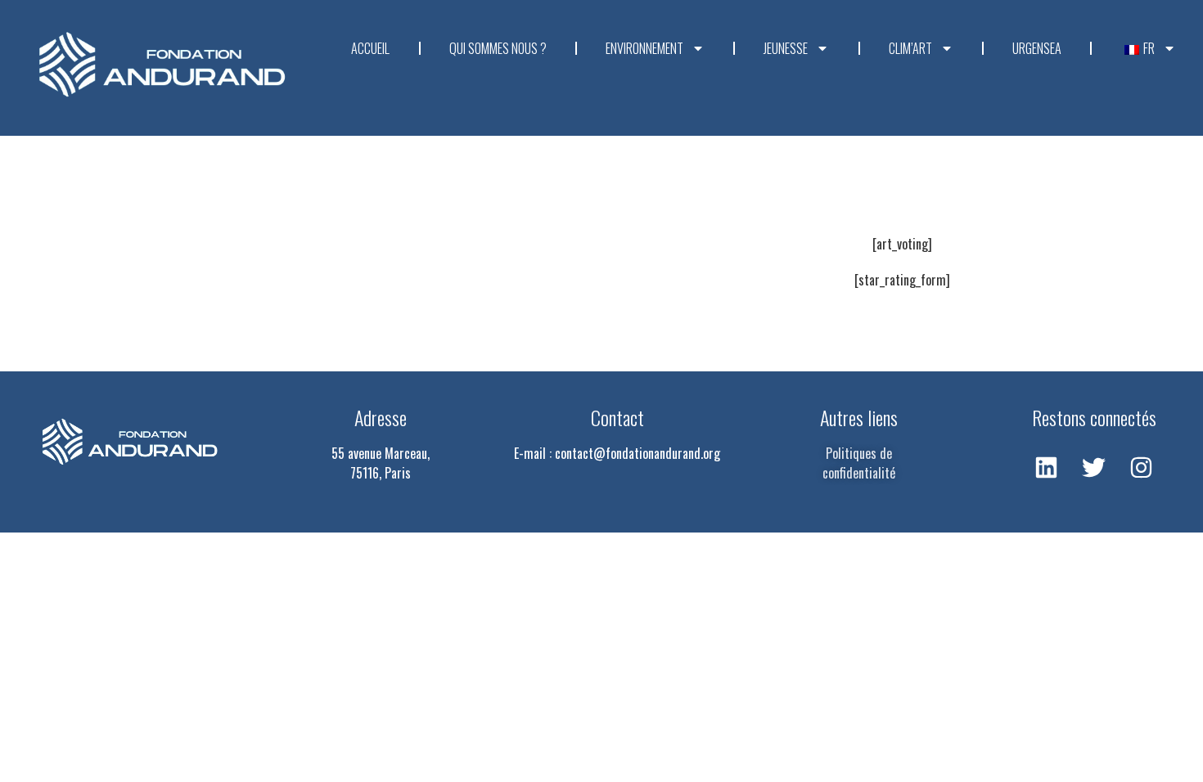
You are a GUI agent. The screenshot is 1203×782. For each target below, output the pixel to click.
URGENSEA (1036, 48)
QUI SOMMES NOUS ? (498, 48)
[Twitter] (1094, 467)
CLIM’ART (910, 48)
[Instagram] (1141, 467)
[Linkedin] (1046, 467)
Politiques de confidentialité (858, 463)
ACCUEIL (370, 48)
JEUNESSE (786, 48)
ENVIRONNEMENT (644, 48)
